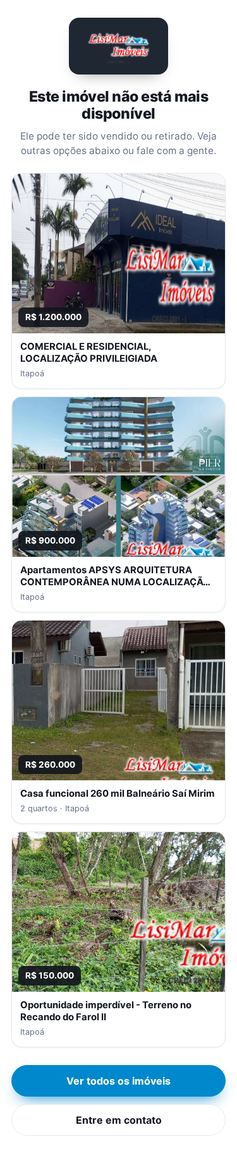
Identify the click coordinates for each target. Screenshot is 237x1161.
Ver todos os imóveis (118, 1081)
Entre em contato (119, 1120)
